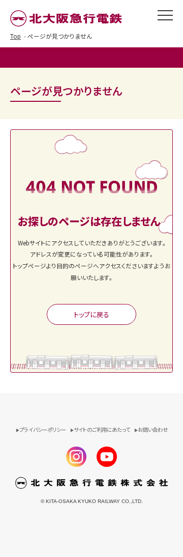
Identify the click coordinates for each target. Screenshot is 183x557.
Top (15, 36)
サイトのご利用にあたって (102, 429)
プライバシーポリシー (42, 429)
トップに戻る (91, 314)
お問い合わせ (153, 429)
